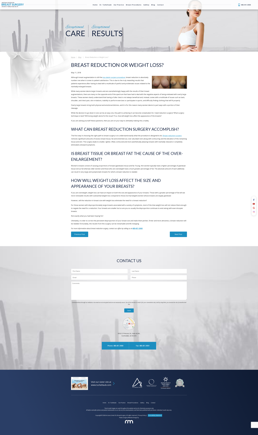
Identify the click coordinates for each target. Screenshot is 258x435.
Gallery (146, 5)
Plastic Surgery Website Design (128, 417)
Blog (153, 5)
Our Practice (119, 5)
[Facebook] (253, 200)
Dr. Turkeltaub (106, 5)
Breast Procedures (133, 5)
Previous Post (79, 234)
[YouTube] (254, 204)
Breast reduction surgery (172, 136)
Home (95, 5)
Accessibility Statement (155, 415)
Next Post (178, 234)
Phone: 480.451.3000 (115, 346)
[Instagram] (254, 212)
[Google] (254, 208)
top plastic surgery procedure (114, 77)
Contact (160, 5)
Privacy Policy (142, 415)
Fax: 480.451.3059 (142, 346)
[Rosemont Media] (129, 421)
